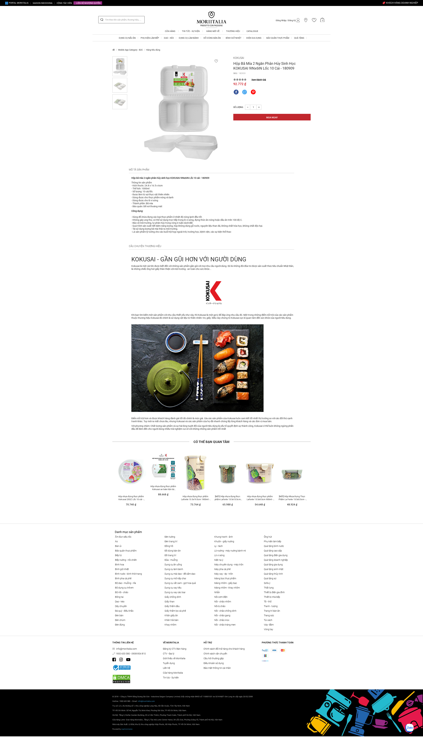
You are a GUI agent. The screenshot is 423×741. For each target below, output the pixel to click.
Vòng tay (268, 629)
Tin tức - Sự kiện (171, 677)
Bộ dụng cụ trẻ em (124, 587)
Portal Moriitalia (18, 3)
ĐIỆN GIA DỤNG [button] (253, 38)
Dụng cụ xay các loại (175, 592)
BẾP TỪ (118, 555)
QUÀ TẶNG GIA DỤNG (273, 564)
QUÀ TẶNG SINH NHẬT (273, 569)
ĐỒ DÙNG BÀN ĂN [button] (212, 38)
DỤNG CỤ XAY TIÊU (173, 587)
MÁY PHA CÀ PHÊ (222, 569)
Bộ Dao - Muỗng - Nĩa (125, 583)
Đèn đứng (120, 624)
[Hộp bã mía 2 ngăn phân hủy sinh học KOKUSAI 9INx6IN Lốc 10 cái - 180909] (180, 111)
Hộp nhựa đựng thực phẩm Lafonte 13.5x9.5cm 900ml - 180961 (260, 498)
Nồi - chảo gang (222, 615)
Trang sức (269, 615)
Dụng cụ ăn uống (173, 564)
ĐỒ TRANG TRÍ (170, 555)
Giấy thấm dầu (172, 606)
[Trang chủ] (113, 50)
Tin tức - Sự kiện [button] (191, 31)
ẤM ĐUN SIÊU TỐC (123, 536)
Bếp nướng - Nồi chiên (126, 560)
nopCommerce (126, 729)
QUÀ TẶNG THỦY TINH (273, 573)
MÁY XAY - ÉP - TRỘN (223, 573)
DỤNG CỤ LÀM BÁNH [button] (189, 38)
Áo (116, 541)
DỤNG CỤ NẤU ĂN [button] (127, 38)
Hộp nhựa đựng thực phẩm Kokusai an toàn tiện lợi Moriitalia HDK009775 (163, 488)
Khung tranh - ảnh (223, 536)
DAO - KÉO (119, 601)
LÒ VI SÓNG (219, 555)
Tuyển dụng (169, 663)
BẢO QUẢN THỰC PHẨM (125, 550)
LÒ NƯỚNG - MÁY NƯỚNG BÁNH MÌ (230, 550)
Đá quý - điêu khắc (124, 610)
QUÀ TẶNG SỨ (270, 578)
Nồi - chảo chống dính (225, 610)
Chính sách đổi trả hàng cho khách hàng (224, 648)
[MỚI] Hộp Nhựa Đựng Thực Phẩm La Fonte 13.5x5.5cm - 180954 (292, 498)
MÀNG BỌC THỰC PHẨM (225, 578)
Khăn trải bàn (171, 620)
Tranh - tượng (271, 606)
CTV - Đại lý (168, 653)
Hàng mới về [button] (212, 31)
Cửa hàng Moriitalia (173, 672)
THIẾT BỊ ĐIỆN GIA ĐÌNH (274, 592)
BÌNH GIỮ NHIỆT (122, 569)
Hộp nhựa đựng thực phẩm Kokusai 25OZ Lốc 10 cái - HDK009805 (131, 498)
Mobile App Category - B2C (130, 50)
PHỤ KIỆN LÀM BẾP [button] (150, 38)
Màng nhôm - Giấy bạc (225, 583)
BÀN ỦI (118, 546)
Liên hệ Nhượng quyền (88, 3)
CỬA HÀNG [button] (170, 31)
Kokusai (238, 57)
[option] (130, 481)
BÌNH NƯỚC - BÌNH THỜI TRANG (128, 573)
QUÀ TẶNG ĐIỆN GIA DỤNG (276, 555)
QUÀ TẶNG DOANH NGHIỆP (276, 560)
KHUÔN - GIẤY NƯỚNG (224, 541)
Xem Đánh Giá (258, 79)
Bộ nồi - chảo (121, 592)
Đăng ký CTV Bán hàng (174, 648)
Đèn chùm (120, 620)
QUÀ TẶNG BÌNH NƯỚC (274, 546)
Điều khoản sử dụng (214, 663)
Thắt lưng (269, 587)
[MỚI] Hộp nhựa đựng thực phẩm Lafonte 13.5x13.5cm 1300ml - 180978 (227, 498)
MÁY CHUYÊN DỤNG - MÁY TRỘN (228, 564)
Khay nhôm (170, 624)
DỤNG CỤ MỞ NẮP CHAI (175, 578)
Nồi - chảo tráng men (225, 624)
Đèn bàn (119, 615)
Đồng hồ (169, 546)
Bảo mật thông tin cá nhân (217, 668)
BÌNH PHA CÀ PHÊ (123, 578)
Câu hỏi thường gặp (214, 658)
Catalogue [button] (252, 31)
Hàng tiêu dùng (153, 50)
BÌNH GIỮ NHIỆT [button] (233, 38)
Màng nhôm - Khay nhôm (227, 587)
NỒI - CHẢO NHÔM (222, 601)
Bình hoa (119, 564)
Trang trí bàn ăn (272, 610)
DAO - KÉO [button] (169, 38)
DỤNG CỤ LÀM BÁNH (174, 569)
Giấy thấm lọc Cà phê (175, 610)
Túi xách (268, 620)
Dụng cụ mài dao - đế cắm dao (180, 573)
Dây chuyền (121, 606)
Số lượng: (238, 107)
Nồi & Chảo (219, 606)
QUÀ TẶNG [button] (299, 38)
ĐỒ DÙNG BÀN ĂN (173, 550)
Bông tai (119, 597)
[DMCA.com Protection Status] (121, 679)
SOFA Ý (267, 583)
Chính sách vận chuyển (215, 653)
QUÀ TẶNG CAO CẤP (273, 550)
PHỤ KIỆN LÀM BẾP (272, 541)
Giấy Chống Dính (173, 597)
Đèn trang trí (171, 541)
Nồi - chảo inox (221, 620)
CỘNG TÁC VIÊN (64, 3)
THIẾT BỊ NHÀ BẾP (272, 597)
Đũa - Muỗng (171, 560)
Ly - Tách (218, 546)
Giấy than (169, 601)
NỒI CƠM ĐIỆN (221, 597)
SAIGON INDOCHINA (42, 3)
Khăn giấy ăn (171, 615)
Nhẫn (217, 592)
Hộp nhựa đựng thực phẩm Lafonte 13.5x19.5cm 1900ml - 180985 (195, 498)
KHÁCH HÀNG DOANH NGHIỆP (401, 2)
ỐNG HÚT (268, 536)
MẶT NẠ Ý (218, 560)
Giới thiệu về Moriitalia (174, 658)
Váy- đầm (269, 624)
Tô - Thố (267, 601)
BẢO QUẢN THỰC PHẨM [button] (277, 38)
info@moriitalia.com (126, 648)
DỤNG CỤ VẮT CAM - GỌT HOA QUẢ (180, 583)
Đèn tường (170, 536)
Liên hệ (166, 668)
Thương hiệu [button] (233, 31)
